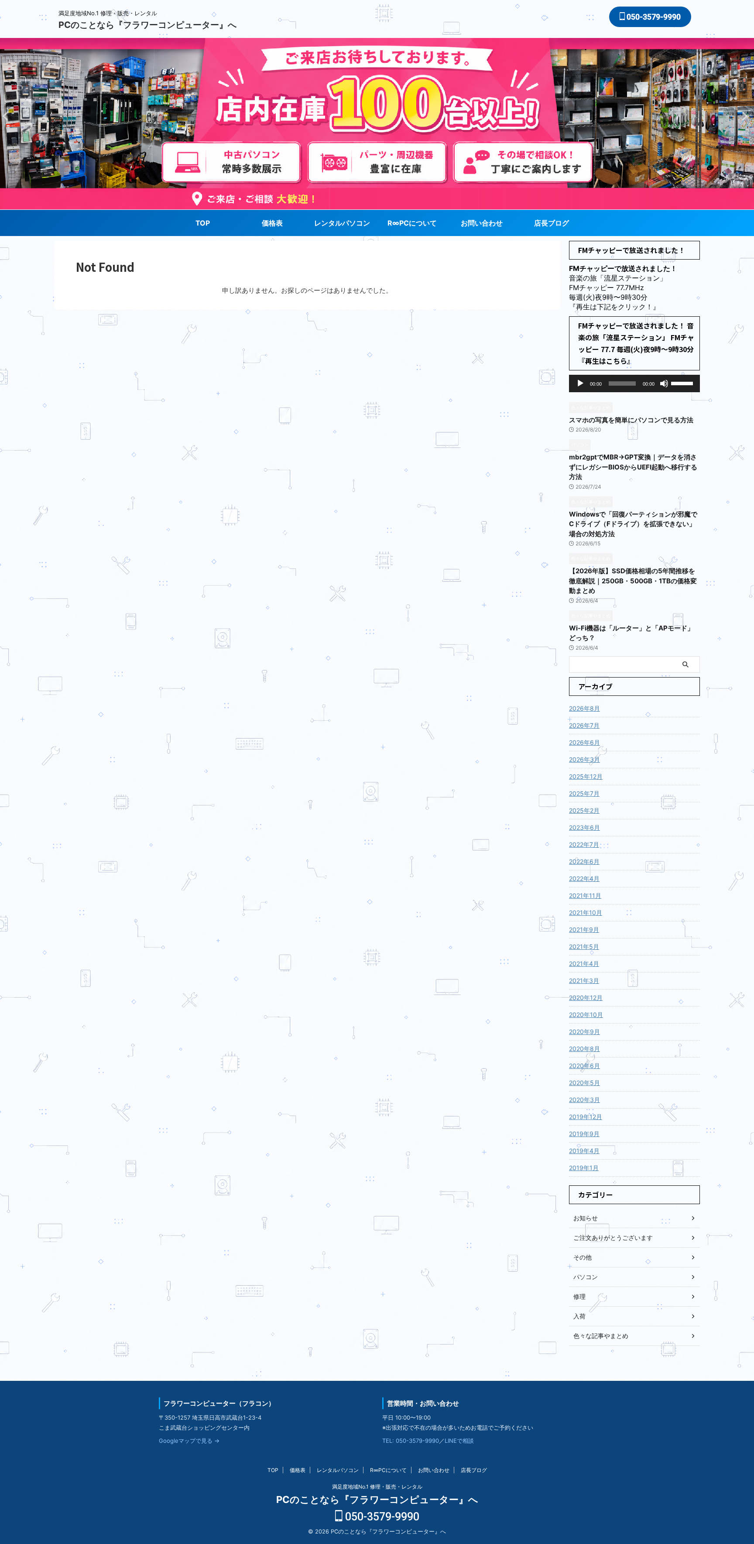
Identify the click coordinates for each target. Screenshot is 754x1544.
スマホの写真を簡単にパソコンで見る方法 (631, 420)
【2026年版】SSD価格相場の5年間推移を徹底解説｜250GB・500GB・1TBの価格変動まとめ (633, 581)
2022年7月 (584, 844)
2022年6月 (584, 861)
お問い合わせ (482, 223)
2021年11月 (585, 895)
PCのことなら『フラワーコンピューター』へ (147, 25)
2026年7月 (584, 725)
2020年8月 (584, 1048)
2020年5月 (584, 1082)
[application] (634, 383)
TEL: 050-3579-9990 (410, 1440)
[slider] (683, 382)
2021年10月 (585, 912)
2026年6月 (584, 742)
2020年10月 (586, 1014)
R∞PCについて (412, 223)
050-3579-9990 (653, 16)
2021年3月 (584, 980)
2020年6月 (584, 1065)
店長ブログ (551, 223)
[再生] (580, 383)
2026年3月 (584, 759)
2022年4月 (584, 878)
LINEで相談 (459, 1440)
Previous (746, 116)
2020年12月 (586, 997)
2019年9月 (584, 1133)
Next (8, 116)
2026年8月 (584, 708)
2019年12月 (585, 1116)
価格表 (272, 223)
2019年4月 (584, 1150)
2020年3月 (584, 1099)
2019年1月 (584, 1167)
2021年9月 (584, 929)
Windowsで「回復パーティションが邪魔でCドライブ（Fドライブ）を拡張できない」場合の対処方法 (633, 524)
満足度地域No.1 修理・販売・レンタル (377, 1486)
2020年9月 (584, 1031)
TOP (202, 223)
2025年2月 (584, 810)
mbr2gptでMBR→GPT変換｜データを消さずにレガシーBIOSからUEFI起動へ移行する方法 (633, 467)
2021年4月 (584, 963)
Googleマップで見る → (189, 1440)
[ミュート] (664, 383)
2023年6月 (584, 827)
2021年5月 (584, 946)
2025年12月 (586, 776)
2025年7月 (584, 793)
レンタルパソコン (342, 223)
